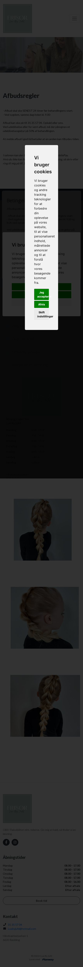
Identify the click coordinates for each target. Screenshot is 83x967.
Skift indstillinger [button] (43, 314)
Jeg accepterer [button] (43, 294)
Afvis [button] (41, 304)
